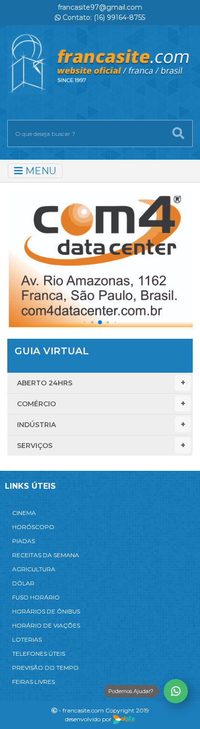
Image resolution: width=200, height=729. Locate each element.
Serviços (34, 445)
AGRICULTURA (33, 569)
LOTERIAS (27, 639)
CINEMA (24, 512)
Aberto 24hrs (44, 383)
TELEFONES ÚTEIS (38, 653)
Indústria (36, 424)
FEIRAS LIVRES (33, 681)
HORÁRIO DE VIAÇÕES (46, 625)
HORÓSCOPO (33, 526)
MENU (39, 171)
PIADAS (23, 541)
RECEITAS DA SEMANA (45, 555)
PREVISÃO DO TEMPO (45, 667)
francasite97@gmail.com (100, 7)
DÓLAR (23, 583)
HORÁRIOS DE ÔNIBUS (46, 611)
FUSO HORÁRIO (36, 597)
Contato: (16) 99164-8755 (103, 17)
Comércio (36, 403)
